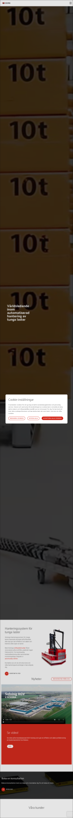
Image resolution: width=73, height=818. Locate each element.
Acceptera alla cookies (52, 418)
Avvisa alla (33, 418)
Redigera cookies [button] (17, 418)
